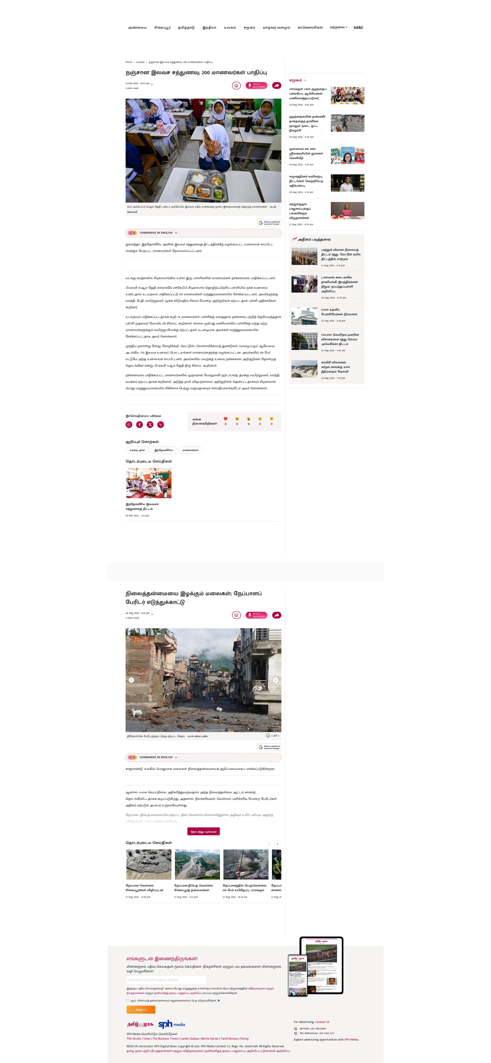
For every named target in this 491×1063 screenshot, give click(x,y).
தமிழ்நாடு (186, 28)
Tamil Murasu (229, 1039)
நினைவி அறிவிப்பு (276, 1051)
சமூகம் (249, 28)
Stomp (244, 1039)
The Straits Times (138, 1039)
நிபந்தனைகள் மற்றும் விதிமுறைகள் (177, 1051)
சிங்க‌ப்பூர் (162, 28)
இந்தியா (209, 28)
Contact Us (322, 1022)
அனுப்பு (141, 1009)
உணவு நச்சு (137, 450)
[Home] (171, 1024)
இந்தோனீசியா (163, 450)
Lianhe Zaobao (189, 1039)
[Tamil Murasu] (140, 1024)
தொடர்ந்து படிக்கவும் (203, 832)
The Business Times (165, 1039)
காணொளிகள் (310, 28)
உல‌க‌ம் (230, 28)
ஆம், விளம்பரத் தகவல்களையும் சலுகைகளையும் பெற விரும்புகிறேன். (175, 1001)
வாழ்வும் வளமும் (276, 28)
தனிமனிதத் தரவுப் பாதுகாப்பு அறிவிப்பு (178, 993)
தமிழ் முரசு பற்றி (138, 1051)
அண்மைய (137, 28)
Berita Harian (209, 1039)
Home (129, 62)
